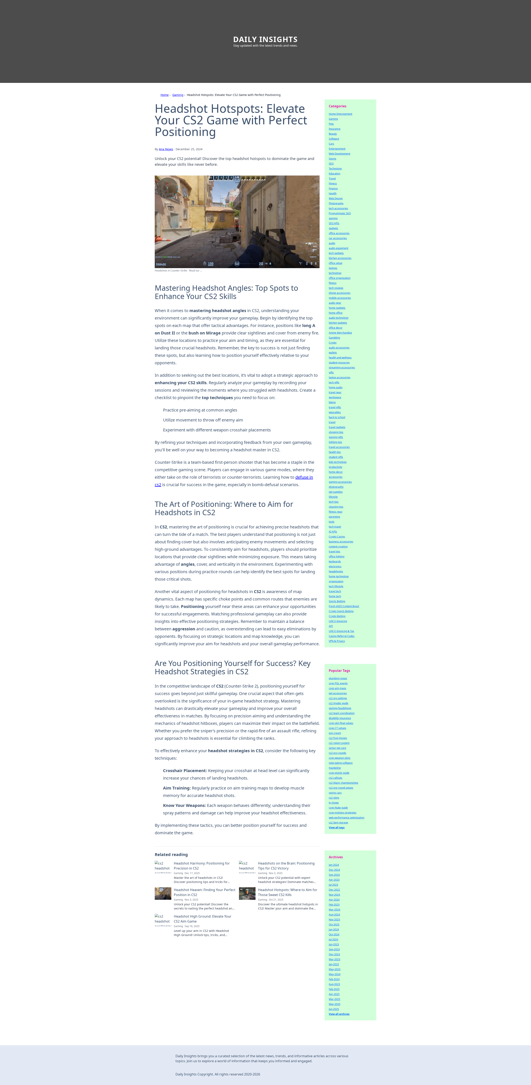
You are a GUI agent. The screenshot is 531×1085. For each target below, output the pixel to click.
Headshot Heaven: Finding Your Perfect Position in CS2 (204, 892)
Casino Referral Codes (341, 636)
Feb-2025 (334, 989)
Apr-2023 (334, 880)
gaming (333, 218)
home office (335, 313)
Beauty (333, 134)
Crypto (332, 342)
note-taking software (341, 763)
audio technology (338, 318)
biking (332, 402)
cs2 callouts (335, 778)
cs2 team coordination (341, 713)
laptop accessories (339, 377)
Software (334, 138)
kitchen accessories (340, 258)
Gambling (334, 337)
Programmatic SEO (340, 213)
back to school (337, 417)
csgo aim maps (337, 688)
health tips (335, 452)
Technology (335, 168)
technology (335, 273)
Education (334, 173)
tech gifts (334, 382)
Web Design (336, 198)
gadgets (333, 228)
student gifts (336, 457)
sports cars (335, 792)
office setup (335, 263)
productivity (335, 467)
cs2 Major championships (343, 783)
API (331, 626)
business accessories (341, 541)
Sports (332, 158)
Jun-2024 (334, 929)
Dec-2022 (334, 889)
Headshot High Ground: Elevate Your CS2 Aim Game (202, 919)
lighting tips (335, 442)
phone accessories (339, 293)
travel (332, 422)
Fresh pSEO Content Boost (344, 606)
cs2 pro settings (338, 698)
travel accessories (339, 447)
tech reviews (336, 288)
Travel (332, 178)
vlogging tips (336, 432)
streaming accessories (342, 367)
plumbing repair (338, 678)
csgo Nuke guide (338, 807)
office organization (339, 278)
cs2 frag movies (338, 738)
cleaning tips (336, 507)
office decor (335, 327)
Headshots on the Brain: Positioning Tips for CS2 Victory (286, 866)
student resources (339, 362)
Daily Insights (265, 39)
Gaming (177, 95)
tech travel (335, 526)
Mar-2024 (334, 909)
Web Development (339, 153)
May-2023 (334, 969)
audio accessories (339, 347)
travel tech (335, 591)
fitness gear (335, 511)
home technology (339, 576)
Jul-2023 (333, 884)
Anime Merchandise (340, 332)
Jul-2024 (333, 939)
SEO (331, 163)
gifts (331, 372)
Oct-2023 (334, 924)
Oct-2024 (334, 934)
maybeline (335, 768)
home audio (335, 387)
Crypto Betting (337, 616)
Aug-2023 (334, 984)
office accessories (339, 233)
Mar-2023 (334, 959)
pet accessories (338, 693)
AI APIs (333, 531)
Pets (331, 124)
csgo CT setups (337, 728)
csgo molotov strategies (342, 812)
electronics (335, 566)
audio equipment (338, 248)
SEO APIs (334, 223)
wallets (333, 352)
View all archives (339, 1014)
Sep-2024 (334, 875)
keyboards (335, 561)
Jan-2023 (334, 964)
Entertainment (337, 148)
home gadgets (337, 308)
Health (332, 193)
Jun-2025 (334, 1009)
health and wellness (340, 357)
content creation (338, 546)
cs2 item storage (338, 822)
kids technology (338, 462)
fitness (332, 283)
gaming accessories (340, 482)
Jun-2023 (334, 944)
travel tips (334, 551)
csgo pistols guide (339, 773)
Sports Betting (337, 601)
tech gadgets (336, 253)
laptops (333, 268)
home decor (336, 472)
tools (331, 521)
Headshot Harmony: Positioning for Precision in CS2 (202, 866)
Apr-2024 (334, 899)
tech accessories (338, 208)
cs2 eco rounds (337, 753)
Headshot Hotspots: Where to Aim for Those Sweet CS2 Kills (287, 892)
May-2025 (334, 1004)
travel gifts (335, 407)
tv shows (334, 802)
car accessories (338, 238)
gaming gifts (336, 437)
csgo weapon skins (339, 758)
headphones (336, 571)
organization (336, 581)
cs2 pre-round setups (341, 788)
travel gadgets (337, 427)
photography (336, 487)
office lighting (336, 556)
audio (332, 243)
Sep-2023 (334, 949)
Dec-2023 (334, 954)
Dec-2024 (334, 870)
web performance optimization (346, 817)
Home (165, 95)
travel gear (335, 392)
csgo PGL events (338, 683)
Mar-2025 (334, 999)
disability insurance (340, 718)
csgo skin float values (341, 723)
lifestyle (333, 497)
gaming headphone (340, 708)
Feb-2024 (334, 979)
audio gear (335, 303)
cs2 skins (334, 797)
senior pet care (337, 748)
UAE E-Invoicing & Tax (341, 631)
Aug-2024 (334, 914)
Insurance (334, 129)
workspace (335, 397)
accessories (335, 477)
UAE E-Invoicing (338, 621)
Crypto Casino (337, 536)
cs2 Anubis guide (338, 703)
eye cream (335, 733)
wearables (335, 412)
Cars (331, 143)
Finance (333, 188)
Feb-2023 (334, 904)
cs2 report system (339, 743)
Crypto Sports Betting (341, 611)
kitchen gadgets (338, 323)
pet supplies (336, 492)
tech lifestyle (336, 586)
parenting (334, 516)
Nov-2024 (334, 894)
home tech (335, 596)
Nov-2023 (334, 919)
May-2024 (334, 974)
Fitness (333, 183)
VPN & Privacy (337, 641)
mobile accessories (340, 298)
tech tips (334, 502)
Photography (336, 203)
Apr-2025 (334, 994)
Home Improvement (340, 114)
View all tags (337, 827)
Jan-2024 (334, 865)
